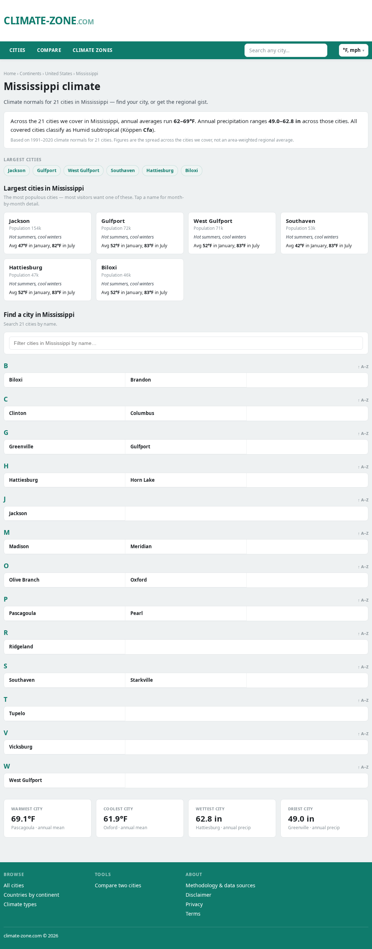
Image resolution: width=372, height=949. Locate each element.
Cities (17, 50)
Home (10, 73)
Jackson (16, 170)
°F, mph (353, 50)
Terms (193, 913)
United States (58, 73)
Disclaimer (198, 894)
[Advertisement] (236, 20)
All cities (14, 885)
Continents (30, 73)
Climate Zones (92, 50)
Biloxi (191, 170)
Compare (49, 50)
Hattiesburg (160, 170)
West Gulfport (83, 170)
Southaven (123, 170)
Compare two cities (118, 885)
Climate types (20, 904)
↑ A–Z (363, 366)
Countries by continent (31, 894)
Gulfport (46, 170)
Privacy (194, 904)
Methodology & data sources (220, 885)
